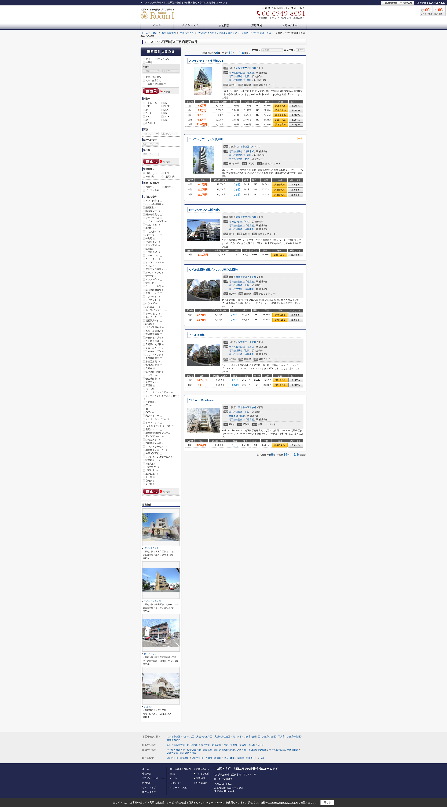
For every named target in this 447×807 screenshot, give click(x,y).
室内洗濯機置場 (154, 289)
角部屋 (150, 484)
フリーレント (153, 255)
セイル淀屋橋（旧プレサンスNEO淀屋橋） (214, 269)
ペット (173, 778)
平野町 (252, 277)
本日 (166, 173)
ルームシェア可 (154, 272)
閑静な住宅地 (153, 214)
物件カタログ (149, 792)
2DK (166, 109)
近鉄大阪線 (172, 753)
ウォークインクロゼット (159, 392)
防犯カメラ (152, 439)
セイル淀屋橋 (197, 334)
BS (148, 409)
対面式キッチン (154, 351)
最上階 (150, 477)
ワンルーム (151, 103)
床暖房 (150, 385)
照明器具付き (153, 320)
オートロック (153, 422)
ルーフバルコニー (156, 310)
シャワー (151, 375)
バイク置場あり (154, 327)
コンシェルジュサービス (159, 456)
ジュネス (148, 707)
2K (146, 109)
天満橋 (208, 758)
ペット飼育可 (153, 200)
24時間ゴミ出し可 (156, 450)
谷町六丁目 (197, 758)
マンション (163, 59)
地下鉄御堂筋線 (237, 72)
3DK (147, 116)
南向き (150, 480)
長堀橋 (240, 758)
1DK (147, 106)
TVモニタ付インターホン (159, 426)
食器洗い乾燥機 (154, 344)
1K (165, 103)
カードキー (152, 259)
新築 (172, 773)
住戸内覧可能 (153, 453)
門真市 (281, 736)
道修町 (252, 407)
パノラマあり (152, 190)
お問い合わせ (203, 769)
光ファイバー (153, 415)
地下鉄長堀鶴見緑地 (224, 750)
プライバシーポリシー (153, 778)
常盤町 (233, 744)
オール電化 (152, 313)
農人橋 (251, 744)
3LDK (167, 116)
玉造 (262, 758)
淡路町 (252, 68)
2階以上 (150, 463)
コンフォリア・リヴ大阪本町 (206, 139)
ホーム (145, 769)
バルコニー (152, 307)
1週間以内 (169, 176)
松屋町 (217, 758)
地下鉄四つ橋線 (188, 753)
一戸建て (150, 62)
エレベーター (153, 317)
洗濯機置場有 (153, 334)
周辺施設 (200, 778)
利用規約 (146, 783)
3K (165, 113)
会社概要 (146, 773)
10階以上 (151, 470)
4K (146, 120)
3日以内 (150, 176)
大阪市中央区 (242, 68)
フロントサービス (156, 446)
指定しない (151, 173)
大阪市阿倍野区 (252, 736)
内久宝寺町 (193, 744)
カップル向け (153, 279)
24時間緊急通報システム (159, 432)
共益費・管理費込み (155, 83)
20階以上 (151, 473)
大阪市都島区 (173, 740)
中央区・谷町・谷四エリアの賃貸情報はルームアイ (246, 768)
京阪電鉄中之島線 (257, 750)
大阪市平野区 (294, 736)
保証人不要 (152, 224)
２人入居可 (152, 231)
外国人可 (151, 266)
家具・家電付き (154, 330)
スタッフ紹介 (203, 773)
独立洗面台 (152, 378)
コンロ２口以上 (154, 341)
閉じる (327, 802)
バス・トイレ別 (154, 354)
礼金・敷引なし (153, 80)
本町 (249, 80)
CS (148, 405)
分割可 (150, 238)
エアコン (151, 382)
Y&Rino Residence (201, 400)
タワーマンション (179, 787)
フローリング (153, 293)
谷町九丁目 (252, 758)
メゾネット (152, 300)
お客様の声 (201, 783)
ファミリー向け (154, 286)
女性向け (151, 282)
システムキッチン (156, 348)
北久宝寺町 (179, 744)
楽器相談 (151, 207)
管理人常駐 (152, 245)
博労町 (242, 744)
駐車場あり (152, 460)
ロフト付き (152, 296)
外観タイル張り (154, 337)
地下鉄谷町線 (173, 750)
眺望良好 (151, 248)
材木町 (261, 744)
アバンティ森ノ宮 (152, 601)
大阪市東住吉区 (222, 736)
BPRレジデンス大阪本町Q (204, 209)
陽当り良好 (152, 211)
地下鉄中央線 (236, 221)
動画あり (169, 187)
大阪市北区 (188, 736)
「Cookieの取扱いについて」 (282, 802)
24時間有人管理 (154, 443)
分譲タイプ (152, 241)
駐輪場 (150, 324)
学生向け (151, 276)
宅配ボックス (153, 429)
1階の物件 (152, 467)
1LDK (167, 106)
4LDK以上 (150, 123)
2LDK (148, 113)
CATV (149, 412)
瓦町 (251, 146)
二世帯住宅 (152, 252)
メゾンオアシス (151, 548)
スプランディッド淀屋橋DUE (206, 60)
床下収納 (151, 389)
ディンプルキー (154, 436)
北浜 (247, 76)
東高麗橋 (216, 744)
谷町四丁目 (172, 758)
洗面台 (150, 368)
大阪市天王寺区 (204, 736)
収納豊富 (151, 402)
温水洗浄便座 (153, 365)
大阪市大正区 (269, 736)
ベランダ (151, 303)
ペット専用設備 (154, 204)
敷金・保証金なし (154, 77)
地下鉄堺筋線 (236, 76)
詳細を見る (280, 105)
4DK (166, 120)
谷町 (169, 744)
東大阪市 (237, 736)
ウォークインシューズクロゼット (161, 397)
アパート (150, 59)
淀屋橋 (250, 72)
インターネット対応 (157, 419)
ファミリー (176, 783)
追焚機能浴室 (153, 358)
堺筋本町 (249, 151)
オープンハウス (154, 262)
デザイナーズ (153, 218)
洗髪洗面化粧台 (154, 372)
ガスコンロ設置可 (156, 269)
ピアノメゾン (150, 654)
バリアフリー (153, 235)
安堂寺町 (205, 744)
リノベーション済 (156, 221)
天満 (226, 744)
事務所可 (151, 228)
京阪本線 (233, 415)
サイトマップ (149, 787)
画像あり (150, 187)
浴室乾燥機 (152, 361)
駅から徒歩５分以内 (180, 769)
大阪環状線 (292, 750)
